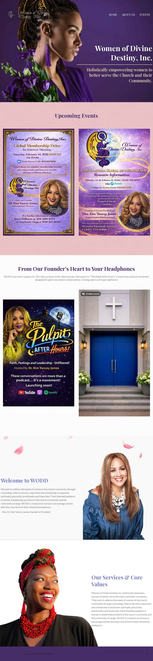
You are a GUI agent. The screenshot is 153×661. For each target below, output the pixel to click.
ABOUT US (128, 14)
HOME (113, 14)
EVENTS (145, 14)
